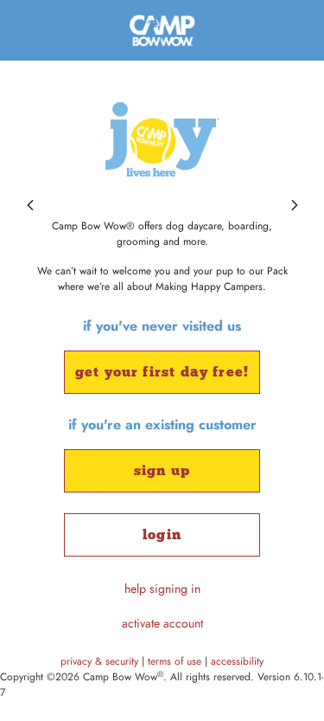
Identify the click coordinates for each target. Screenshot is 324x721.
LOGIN (162, 534)
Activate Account (162, 623)
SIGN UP (162, 470)
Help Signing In (162, 588)
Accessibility (237, 661)
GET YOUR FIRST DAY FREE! (162, 372)
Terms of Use (176, 661)
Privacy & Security (101, 661)
